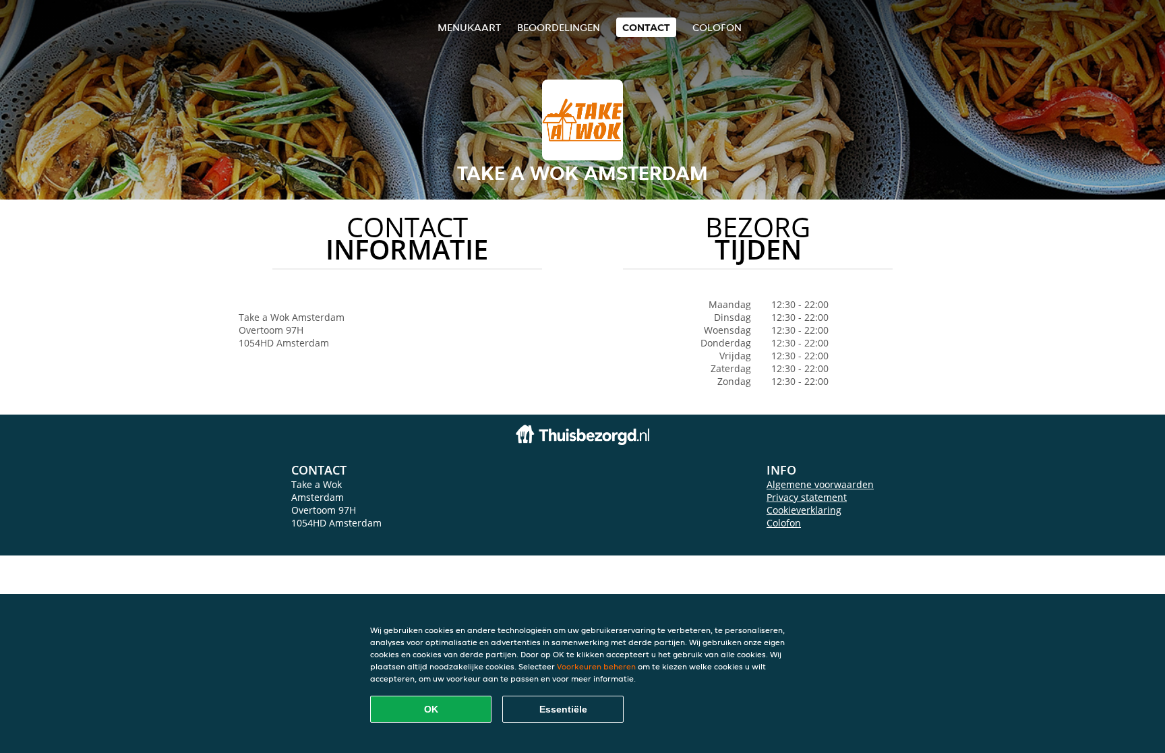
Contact (646, 27)
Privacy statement (807, 497)
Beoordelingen (558, 27)
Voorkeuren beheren (596, 666)
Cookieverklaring (804, 510)
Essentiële (563, 709)
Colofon (784, 522)
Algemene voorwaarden (820, 484)
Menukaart (469, 27)
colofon (717, 27)
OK (431, 709)
